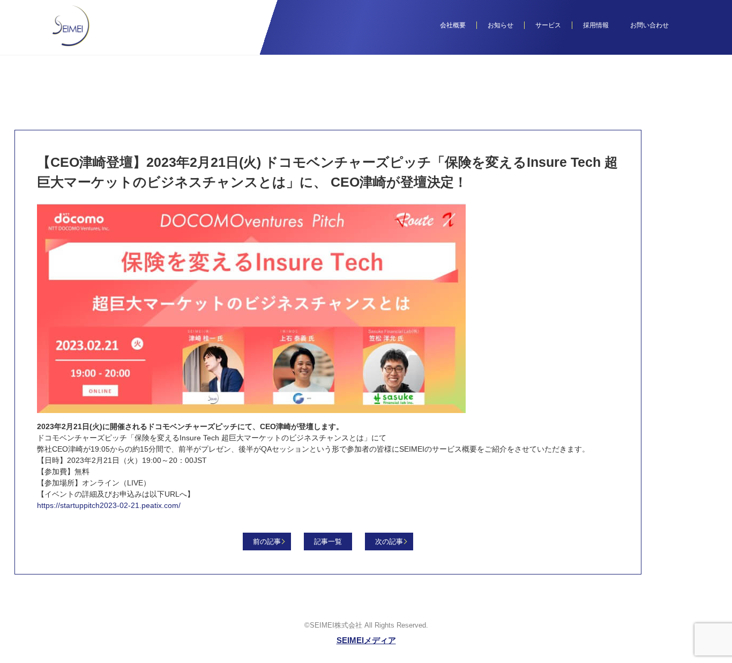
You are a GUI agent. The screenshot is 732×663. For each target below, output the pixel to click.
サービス (548, 25)
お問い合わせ (649, 25)
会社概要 (453, 25)
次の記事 (389, 541)
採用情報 (596, 25)
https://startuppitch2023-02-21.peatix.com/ (109, 505)
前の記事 (267, 541)
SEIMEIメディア (366, 640)
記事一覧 (328, 541)
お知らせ (500, 25)
